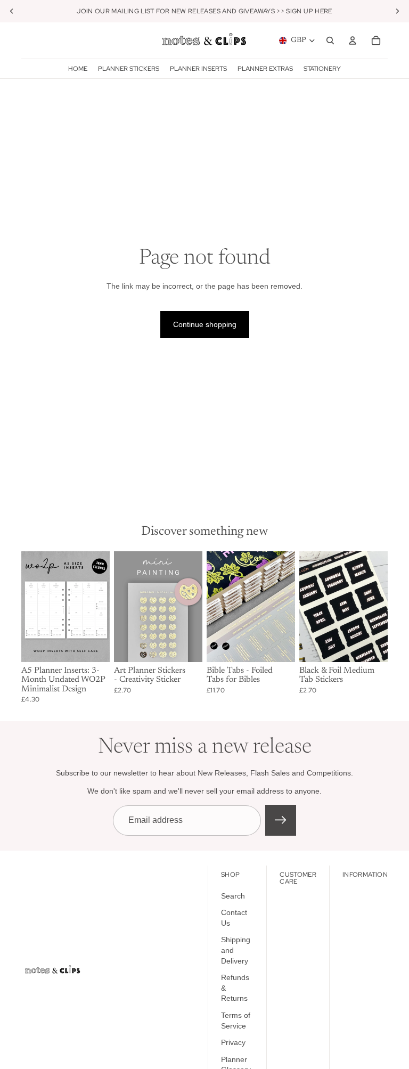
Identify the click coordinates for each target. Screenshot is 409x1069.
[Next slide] (98, 606)
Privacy (233, 1043)
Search (233, 896)
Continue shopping (204, 324)
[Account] (352, 40)
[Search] (330, 40)
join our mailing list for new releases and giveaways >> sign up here (204, 11)
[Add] (93, 645)
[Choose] (185, 645)
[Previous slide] (33, 606)
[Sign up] (280, 820)
